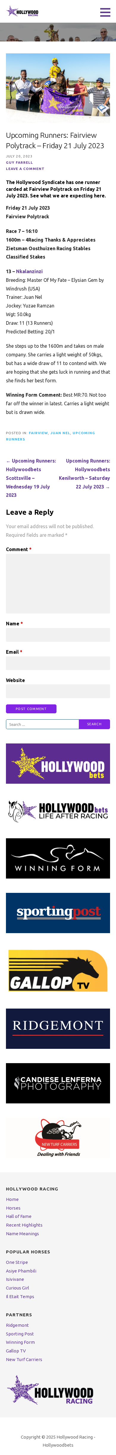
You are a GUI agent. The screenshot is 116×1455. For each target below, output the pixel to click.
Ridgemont (17, 1325)
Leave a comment (25, 169)
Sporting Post (20, 1333)
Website (15, 680)
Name (14, 623)
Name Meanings (22, 1233)
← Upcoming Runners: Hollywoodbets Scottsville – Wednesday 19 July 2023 (31, 478)
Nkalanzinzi (29, 271)
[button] (107, 12)
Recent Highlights (24, 1224)
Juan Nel (60, 433)
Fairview (38, 433)
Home (12, 1199)
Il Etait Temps (20, 1296)
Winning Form (20, 1342)
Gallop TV (16, 1350)
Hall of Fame (19, 1216)
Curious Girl (17, 1287)
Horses (13, 1207)
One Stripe (17, 1262)
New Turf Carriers (24, 1359)
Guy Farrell (19, 162)
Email (14, 652)
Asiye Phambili (21, 1270)
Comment (19, 549)
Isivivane (15, 1279)
